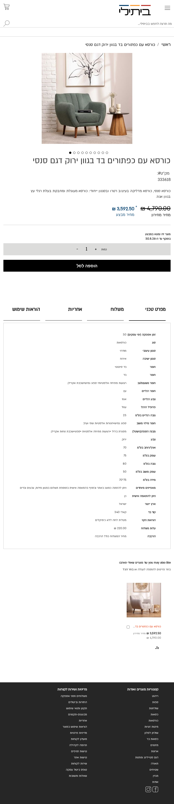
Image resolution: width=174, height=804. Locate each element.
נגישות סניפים (79, 751)
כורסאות (153, 720)
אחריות (75, 309)
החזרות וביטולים (77, 702)
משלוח (117, 309)
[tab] (147, 313)
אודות (155, 782)
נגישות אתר (80, 757)
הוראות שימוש (26, 309)
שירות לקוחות (79, 763)
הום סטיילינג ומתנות (146, 757)
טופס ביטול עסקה (76, 769)
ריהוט (155, 696)
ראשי (166, 45)
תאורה (154, 763)
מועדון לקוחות (79, 739)
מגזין (155, 776)
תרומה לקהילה (78, 745)
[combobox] (87, 24)
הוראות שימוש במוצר (75, 727)
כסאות (154, 714)
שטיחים (154, 769)
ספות (155, 702)
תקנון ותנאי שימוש (76, 708)
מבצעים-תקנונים (77, 714)
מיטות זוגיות (151, 727)
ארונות (154, 751)
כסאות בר (152, 739)
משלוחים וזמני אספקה (74, 696)
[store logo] (140, 10)
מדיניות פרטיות (78, 733)
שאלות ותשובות (78, 776)
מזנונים (154, 745)
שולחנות (153, 708)
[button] (69, 152)
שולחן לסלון (151, 733)
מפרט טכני (155, 309)
